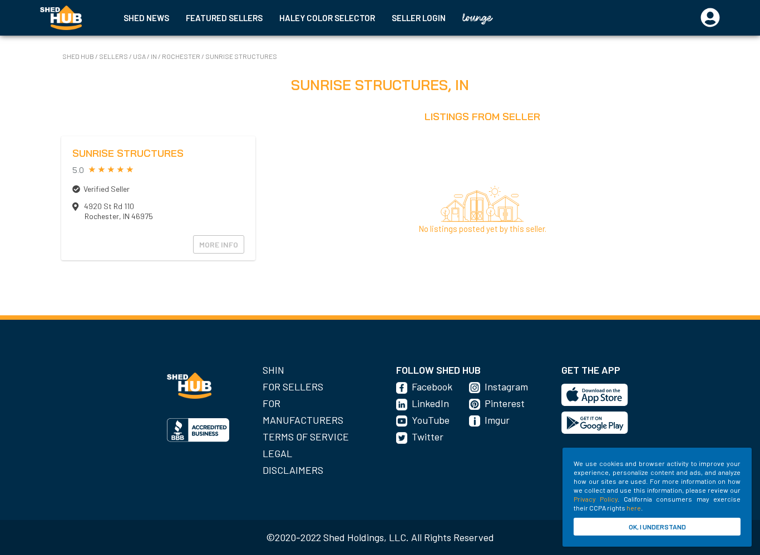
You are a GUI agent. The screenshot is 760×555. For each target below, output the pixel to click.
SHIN (273, 370)
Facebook (432, 386)
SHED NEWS (146, 18)
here (633, 508)
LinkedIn (430, 403)
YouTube (431, 420)
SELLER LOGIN (419, 18)
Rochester (181, 56)
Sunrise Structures (241, 56)
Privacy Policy (596, 499)
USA (139, 56)
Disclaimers (293, 470)
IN (154, 56)
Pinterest (505, 403)
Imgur (497, 420)
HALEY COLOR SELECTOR (327, 18)
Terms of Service (306, 436)
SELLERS (114, 56)
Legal (277, 453)
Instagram (506, 386)
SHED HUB (78, 56)
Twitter (427, 436)
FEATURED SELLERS (224, 18)
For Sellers (293, 386)
